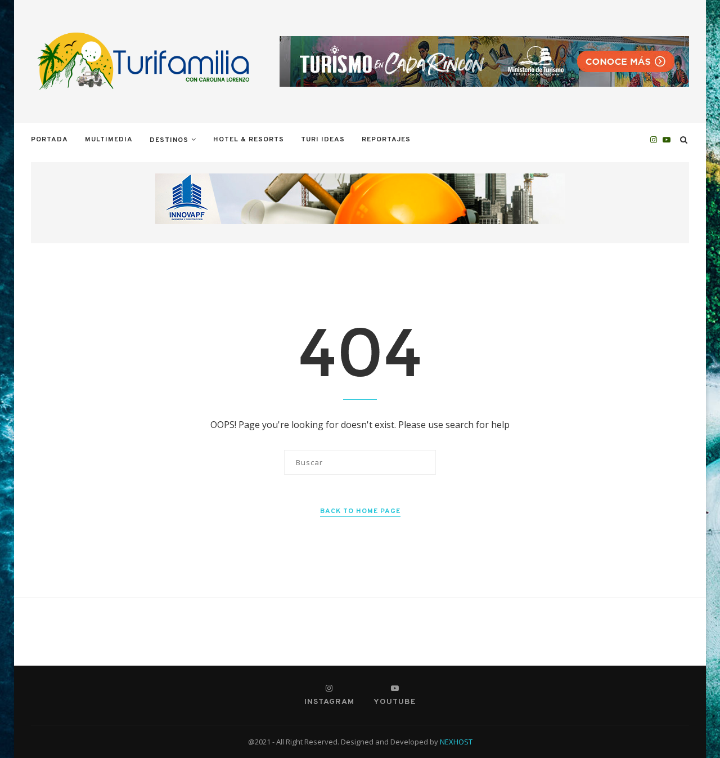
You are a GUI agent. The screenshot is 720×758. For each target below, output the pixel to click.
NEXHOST (456, 742)
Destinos (169, 140)
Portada (49, 139)
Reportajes (386, 139)
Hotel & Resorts (248, 139)
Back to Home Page (360, 511)
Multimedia (109, 139)
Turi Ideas (323, 139)
